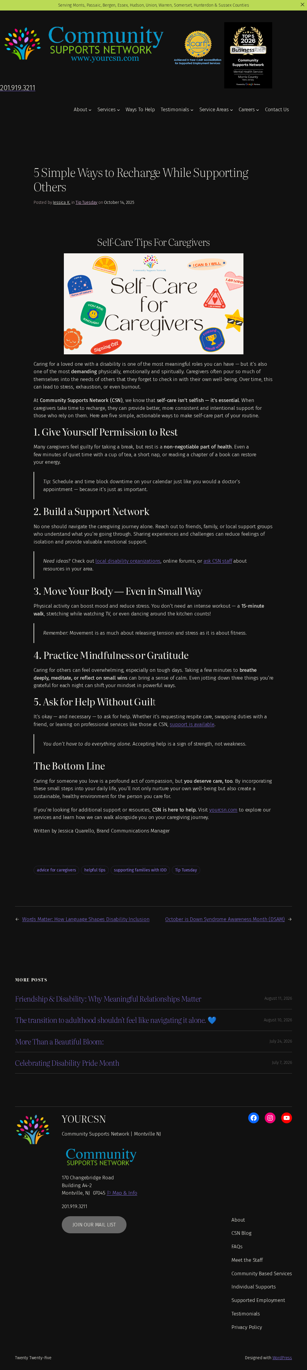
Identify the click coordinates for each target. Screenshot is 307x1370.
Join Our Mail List (94, 1225)
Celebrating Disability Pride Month (67, 1062)
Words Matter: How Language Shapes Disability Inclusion (86, 919)
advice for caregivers (56, 870)
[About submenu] (89, 109)
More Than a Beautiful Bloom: (59, 1041)
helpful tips (95, 870)
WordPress (282, 1357)
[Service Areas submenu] (231, 109)
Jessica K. (61, 202)
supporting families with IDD (140, 870)
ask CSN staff (218, 561)
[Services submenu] (118, 109)
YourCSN (84, 1118)
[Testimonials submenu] (191, 109)
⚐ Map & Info (122, 1193)
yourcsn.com (223, 810)
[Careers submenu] (257, 109)
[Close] (302, 4)
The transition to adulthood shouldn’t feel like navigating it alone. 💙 (116, 1019)
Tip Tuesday (86, 202)
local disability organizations (127, 561)
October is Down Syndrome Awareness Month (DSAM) (225, 919)
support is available (192, 724)
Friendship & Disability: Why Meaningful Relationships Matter (108, 998)
